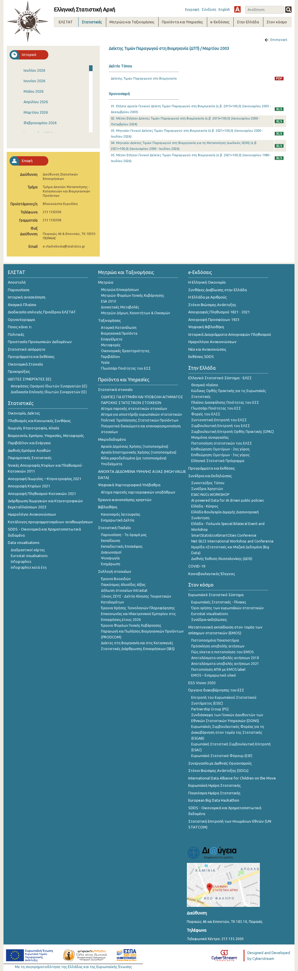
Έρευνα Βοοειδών (116, 579)
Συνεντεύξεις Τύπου (207, 483)
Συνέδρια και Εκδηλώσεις (210, 476)
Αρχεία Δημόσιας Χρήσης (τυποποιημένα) (134, 446)
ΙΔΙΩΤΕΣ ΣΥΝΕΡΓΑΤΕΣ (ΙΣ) (29, 379)
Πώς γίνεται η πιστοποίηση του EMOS (222, 652)
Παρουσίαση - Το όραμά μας (124, 535)
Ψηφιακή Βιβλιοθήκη (206, 327)
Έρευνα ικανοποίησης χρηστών (125, 500)
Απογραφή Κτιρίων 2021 (29, 486)
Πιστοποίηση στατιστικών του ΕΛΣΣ (221, 443)
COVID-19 (196, 566)
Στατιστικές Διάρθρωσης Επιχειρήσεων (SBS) (138, 649)
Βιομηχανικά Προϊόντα (119, 333)
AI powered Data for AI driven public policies (227, 500)
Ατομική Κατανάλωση (118, 327)
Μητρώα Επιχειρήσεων (120, 290)
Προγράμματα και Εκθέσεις (31, 356)
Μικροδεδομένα (112, 439)
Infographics (21, 561)
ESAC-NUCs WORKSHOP (210, 494)
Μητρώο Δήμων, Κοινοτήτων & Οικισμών (135, 313)
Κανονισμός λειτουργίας (120, 514)
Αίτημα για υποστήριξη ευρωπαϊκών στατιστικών (141, 414)
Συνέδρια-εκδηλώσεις (209, 619)
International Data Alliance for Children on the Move (232, 778)
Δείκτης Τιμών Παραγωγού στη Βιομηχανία (144, 78)
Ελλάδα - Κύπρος (204, 506)
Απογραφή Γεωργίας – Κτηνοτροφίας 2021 (44, 479)
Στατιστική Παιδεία (114, 528)
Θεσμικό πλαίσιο (204, 385)
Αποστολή (17, 282)
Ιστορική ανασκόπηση (26, 297)
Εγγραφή (192, 9)
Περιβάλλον (110, 357)
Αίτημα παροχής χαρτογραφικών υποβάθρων (138, 492)
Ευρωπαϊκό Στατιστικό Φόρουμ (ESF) (221, 756)
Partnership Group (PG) (210, 709)
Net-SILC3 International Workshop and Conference (232, 541)
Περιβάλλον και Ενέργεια (29, 443)
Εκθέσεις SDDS (201, 356)
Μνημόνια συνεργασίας (210, 437)
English (224, 9)
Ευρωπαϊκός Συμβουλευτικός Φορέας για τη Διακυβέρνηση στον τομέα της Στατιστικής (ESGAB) (227, 732)
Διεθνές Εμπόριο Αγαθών (29, 450)
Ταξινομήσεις (109, 320)
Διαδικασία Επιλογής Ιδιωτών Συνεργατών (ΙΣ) (49, 392)
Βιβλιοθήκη (107, 507)
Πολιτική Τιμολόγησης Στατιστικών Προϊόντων (139, 420)
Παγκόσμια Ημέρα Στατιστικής (214, 793)
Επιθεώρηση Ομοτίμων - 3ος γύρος (220, 455)
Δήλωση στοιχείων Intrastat (124, 590)
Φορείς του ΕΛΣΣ (205, 414)
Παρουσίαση (18, 290)
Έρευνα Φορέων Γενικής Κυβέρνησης (131, 625)
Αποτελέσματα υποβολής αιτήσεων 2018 (225, 658)
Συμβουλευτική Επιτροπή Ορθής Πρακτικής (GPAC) (232, 431)
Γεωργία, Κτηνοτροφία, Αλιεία (33, 428)
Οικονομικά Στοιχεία (25, 364)
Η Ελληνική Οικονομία (207, 282)
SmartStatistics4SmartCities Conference (223, 535)
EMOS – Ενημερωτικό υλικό (213, 675)
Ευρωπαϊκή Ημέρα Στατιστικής (214, 785)
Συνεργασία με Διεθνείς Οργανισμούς (220, 763)
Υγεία (105, 362)
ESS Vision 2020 (201, 683)
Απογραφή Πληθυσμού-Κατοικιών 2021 (42, 493)
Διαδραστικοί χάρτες (28, 550)
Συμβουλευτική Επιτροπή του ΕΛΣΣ (220, 426)
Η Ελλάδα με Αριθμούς (207, 297)
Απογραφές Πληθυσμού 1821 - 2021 (219, 312)
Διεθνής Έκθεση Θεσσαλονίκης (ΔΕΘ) (221, 559)
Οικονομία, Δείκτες (24, 413)
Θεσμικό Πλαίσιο (22, 305)
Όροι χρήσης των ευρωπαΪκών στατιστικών (227, 608)
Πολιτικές (16, 334)
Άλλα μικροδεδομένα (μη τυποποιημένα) (133, 458)
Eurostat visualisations (29, 556)
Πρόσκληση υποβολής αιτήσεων (217, 646)
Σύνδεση (209, 9)
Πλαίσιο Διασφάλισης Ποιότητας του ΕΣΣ (225, 402)
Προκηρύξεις (19, 371)
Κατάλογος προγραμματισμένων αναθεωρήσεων (50, 522)
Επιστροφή (278, 39)
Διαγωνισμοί (111, 552)
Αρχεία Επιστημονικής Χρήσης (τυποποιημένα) (138, 452)
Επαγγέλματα (111, 339)
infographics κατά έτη (29, 567)
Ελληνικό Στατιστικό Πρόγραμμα (217, 461)
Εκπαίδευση (110, 540)
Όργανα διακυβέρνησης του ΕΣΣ (216, 690)
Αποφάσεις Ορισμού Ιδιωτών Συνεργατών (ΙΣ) (49, 386)
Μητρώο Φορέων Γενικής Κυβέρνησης (132, 295)
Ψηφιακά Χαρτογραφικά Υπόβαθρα (129, 485)
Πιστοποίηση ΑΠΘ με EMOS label (218, 669)
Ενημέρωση (110, 564)
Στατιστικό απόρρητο (26, 349)
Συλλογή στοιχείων (114, 571)
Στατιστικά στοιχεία (115, 389)
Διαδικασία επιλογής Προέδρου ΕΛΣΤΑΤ (42, 312)
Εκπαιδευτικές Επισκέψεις (122, 546)
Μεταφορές (110, 345)
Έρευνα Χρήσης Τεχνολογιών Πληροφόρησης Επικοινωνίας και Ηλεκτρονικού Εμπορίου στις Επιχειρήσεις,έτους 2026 (138, 613)
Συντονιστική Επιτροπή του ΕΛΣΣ (219, 420)
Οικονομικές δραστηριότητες (125, 351)
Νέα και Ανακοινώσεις (207, 349)
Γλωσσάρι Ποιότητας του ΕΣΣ (126, 368)
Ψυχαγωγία (110, 558)
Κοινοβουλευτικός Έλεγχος (211, 574)
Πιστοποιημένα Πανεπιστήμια (215, 640)
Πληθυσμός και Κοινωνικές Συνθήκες (39, 421)
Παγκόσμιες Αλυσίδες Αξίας (123, 585)
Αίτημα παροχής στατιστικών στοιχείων (134, 408)
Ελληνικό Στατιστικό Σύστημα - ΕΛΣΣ (220, 378)
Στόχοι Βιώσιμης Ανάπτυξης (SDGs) (218, 770)
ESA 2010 (108, 301)
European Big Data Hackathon (213, 800)
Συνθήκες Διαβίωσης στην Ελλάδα (217, 290)
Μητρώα (105, 282)
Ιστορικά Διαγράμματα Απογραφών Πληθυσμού (229, 334)
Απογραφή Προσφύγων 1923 (213, 319)
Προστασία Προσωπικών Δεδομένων (40, 342)
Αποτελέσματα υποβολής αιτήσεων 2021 (225, 664)
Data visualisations (24, 542)
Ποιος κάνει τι (19, 327)
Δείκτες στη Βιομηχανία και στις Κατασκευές (137, 643)
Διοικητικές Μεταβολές (120, 307)
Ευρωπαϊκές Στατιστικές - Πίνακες (218, 602)
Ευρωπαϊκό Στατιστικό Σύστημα (216, 595)
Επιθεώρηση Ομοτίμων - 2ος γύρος (220, 449)
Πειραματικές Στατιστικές (30, 458)
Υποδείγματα (111, 464)
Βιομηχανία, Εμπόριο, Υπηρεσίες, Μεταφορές (46, 435)
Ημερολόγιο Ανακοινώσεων (32, 514)
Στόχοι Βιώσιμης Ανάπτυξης (212, 305)
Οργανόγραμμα (21, 319)
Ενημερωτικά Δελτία (117, 520)
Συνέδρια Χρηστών (207, 489)
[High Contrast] (237, 9)
